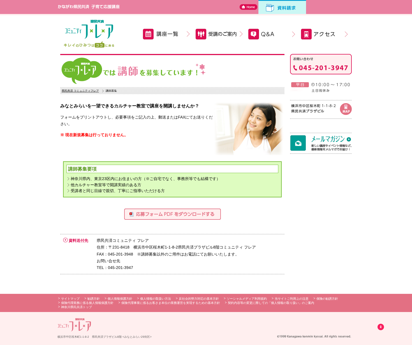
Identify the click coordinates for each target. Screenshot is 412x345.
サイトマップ (70, 298)
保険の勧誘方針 (327, 298)
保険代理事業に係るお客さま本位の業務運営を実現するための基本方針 (170, 302)
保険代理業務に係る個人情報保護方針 (87, 302)
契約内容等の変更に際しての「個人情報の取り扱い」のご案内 (271, 302)
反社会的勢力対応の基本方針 (199, 298)
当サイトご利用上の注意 (292, 298)
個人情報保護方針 (120, 298)
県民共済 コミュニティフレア (80, 90)
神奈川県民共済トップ (76, 307)
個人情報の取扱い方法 (155, 298)
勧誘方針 (93, 298)
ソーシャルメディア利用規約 (247, 298)
